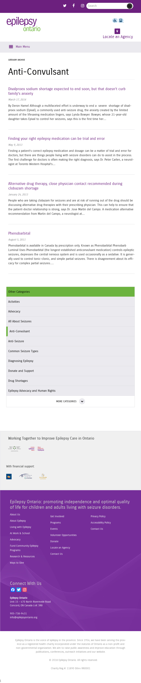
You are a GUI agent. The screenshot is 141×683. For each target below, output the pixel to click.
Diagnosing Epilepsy (20, 361)
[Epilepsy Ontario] (23, 26)
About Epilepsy (18, 521)
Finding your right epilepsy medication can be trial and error (56, 139)
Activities (14, 301)
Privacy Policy (98, 516)
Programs (55, 522)
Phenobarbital (19, 233)
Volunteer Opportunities (63, 535)
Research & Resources (22, 556)
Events (54, 529)
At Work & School (20, 533)
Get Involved (57, 516)
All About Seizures (19, 321)
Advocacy (14, 311)
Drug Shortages (18, 380)
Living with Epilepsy (20, 527)
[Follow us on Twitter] (65, 5)
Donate (54, 541)
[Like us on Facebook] (73, 5)
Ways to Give (17, 563)
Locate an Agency (60, 547)
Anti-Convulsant (20, 331)
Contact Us (56, 554)
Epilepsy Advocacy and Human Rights (31, 390)
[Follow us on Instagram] (82, 5)
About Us (15, 514)
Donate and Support (21, 370)
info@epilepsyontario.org (23, 617)
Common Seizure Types (23, 351)
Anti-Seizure (16, 341)
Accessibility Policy (101, 522)
